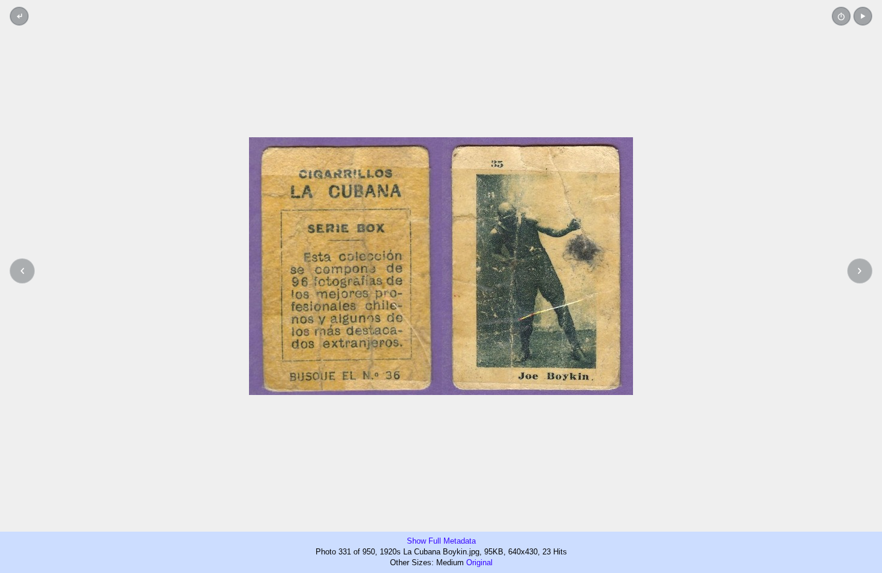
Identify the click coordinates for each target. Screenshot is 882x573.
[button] (862, 16)
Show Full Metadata (441, 540)
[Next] (859, 271)
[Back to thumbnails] (19, 16)
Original (479, 562)
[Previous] (22, 271)
